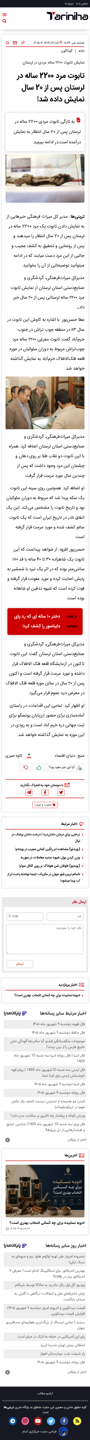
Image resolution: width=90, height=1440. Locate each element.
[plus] (39, 767)
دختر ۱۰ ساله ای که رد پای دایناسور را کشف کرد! (37, 621)
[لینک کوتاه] (23, 43)
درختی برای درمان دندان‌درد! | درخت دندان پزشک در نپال (46, 838)
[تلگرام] (28, 792)
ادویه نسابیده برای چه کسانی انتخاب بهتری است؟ (47, 995)
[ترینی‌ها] (67, 16)
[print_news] (7, 43)
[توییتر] (61, 792)
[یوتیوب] (38, 1421)
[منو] (4, 15)
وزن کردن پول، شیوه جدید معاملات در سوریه (50, 858)
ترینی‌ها (9, 1407)
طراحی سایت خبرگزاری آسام (39, 1431)
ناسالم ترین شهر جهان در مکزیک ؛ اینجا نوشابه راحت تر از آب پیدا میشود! (43, 878)
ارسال (20, 964)
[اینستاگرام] (25, 1421)
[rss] (77, 1421)
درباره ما (69, 3)
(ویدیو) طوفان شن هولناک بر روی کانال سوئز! (49, 866)
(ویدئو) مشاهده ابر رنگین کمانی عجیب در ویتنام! (47, 849)
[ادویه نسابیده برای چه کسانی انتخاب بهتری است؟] (45, 1191)
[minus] (26, 767)
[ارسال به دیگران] (15, 43)
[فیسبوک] (45, 792)
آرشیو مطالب (45, 1393)
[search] (4, 22)
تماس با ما (82, 3)
